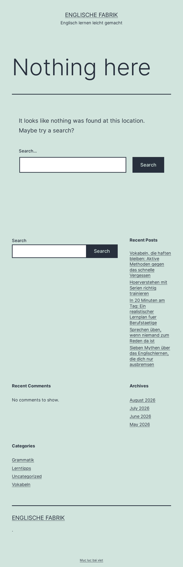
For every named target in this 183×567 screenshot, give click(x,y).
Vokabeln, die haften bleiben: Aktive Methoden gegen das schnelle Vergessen (150, 264)
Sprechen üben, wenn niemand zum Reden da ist (149, 335)
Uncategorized (27, 476)
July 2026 (139, 408)
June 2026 (140, 416)
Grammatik (23, 459)
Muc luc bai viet (91, 560)
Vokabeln (21, 484)
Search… (28, 150)
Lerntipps (21, 468)
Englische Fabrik (91, 14)
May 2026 (140, 424)
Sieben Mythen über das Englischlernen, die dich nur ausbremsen (150, 356)
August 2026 (142, 400)
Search (19, 240)
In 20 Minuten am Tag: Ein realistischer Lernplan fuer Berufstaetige (147, 311)
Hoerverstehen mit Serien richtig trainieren (148, 288)
